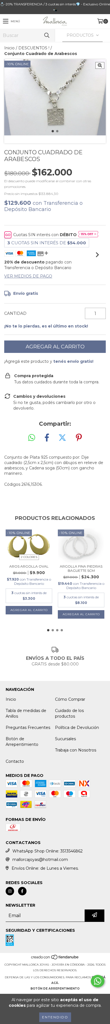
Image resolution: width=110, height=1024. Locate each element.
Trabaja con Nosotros (75, 750)
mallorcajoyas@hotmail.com (40, 859)
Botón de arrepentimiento (55, 988)
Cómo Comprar (70, 699)
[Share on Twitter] (62, 437)
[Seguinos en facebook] (22, 891)
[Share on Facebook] (46, 437)
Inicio (9, 47)
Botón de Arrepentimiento (22, 741)
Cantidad (15, 313)
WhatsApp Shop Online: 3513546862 (47, 851)
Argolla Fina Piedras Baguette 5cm (81, 568)
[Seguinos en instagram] (10, 891)
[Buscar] (46, 35)
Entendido (55, 1017)
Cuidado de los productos (69, 713)
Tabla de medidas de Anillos (26, 713)
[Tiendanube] (55, 959)
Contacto (15, 761)
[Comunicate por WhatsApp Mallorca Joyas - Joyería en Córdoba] (97, 981)
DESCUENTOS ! (33, 47)
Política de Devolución (77, 727)
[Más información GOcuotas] (88, 234)
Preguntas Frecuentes (28, 727)
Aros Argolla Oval (29, 566)
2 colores (29, 557)
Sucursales (65, 738)
